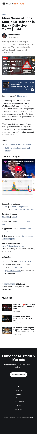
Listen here (22, 96)
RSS (32, 209)
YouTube (18, 394)
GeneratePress (16, 267)
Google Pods (23, 207)
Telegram (6, 217)
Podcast (5, 14)
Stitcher (12, 207)
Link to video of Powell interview (18, 144)
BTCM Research (18, 402)
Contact (18, 405)
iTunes (4, 207)
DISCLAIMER (9, 284)
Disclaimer (18, 409)
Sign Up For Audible (13, 271)
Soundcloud (24, 209)
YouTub (13, 209)
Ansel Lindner (14, 35)
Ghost (31, 417)
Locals (14, 217)
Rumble (5, 209)
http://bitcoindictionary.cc (13, 246)
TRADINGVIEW (25, 261)
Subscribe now (19, 375)
